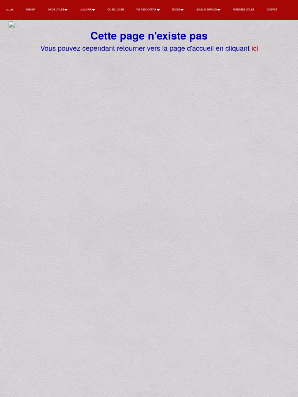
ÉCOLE (176, 9)
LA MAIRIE (86, 9)
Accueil (9, 9)
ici (254, 48)
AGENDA (30, 9)
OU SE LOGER (115, 9)
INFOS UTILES (56, 9)
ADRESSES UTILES (243, 9)
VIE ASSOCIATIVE (146, 9)
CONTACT (272, 9)
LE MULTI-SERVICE (207, 9)
